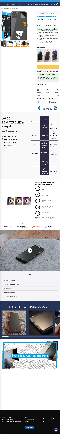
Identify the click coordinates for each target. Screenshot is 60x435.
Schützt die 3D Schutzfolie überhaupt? (11, 284)
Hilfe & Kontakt (26, 4)
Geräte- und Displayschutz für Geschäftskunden (11, 421)
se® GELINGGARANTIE (43, 4)
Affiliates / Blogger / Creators (7, 419)
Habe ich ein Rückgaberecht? (9, 292)
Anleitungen (13, 4)
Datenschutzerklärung (29, 419)
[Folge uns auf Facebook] (40, 418)
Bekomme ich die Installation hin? (10, 280)
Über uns (20, 4)
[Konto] (54, 4)
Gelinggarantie (28, 424)
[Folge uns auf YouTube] (53, 418)
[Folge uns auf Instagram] (46, 418)
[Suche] (51, 4)
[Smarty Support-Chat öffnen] (56, 429)
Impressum (27, 421)
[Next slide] (32, 201)
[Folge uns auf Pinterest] (50, 418)
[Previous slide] (5, 201)
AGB (26, 417)
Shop (8, 4)
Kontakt (3, 423)
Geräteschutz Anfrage (6, 417)
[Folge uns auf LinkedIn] (43, 421)
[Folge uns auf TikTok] (40, 421)
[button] (3, 43)
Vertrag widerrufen (29, 427)
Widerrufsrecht (28, 423)
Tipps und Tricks (5, 424)
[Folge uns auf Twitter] (43, 418)
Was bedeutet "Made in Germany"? (11, 296)
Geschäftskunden (34, 4)
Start (1, 8)
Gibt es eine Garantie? (8, 288)
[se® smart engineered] (3, 4)
